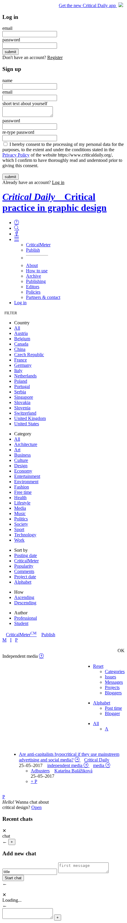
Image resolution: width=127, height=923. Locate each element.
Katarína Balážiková (73, 770)
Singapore (23, 397)
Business (22, 455)
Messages (114, 682)
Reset (98, 666)
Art (17, 449)
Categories (115, 671)
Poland (20, 381)
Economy (23, 470)
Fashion (21, 486)
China (19, 349)
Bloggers (113, 692)
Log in (58, 182)
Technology (25, 534)
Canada (21, 343)
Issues (110, 676)
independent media (64, 765)
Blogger (112, 713)
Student (21, 623)
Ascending (24, 597)
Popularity (23, 566)
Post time (113, 708)
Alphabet (22, 582)
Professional (25, 618)
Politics (21, 518)
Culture (21, 460)
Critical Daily (96, 759)
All (17, 328)
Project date (25, 576)
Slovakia (22, 402)
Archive (33, 276)
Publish (33, 250)
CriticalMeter (38, 244)
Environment (26, 481)
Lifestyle (22, 502)
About (32, 265)
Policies (33, 291)
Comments (24, 571)
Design (20, 465)
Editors (32, 286)
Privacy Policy (16, 154)
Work (19, 540)
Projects (112, 687)
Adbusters (40, 770)
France (20, 359)
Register (55, 57)
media (98, 765)
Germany (23, 365)
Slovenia (22, 407)
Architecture (25, 444)
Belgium (22, 338)
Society (21, 524)
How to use (37, 270)
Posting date (25, 555)
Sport (19, 529)
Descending (25, 602)
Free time (23, 492)
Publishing (36, 281)
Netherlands (25, 375)
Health (20, 497)
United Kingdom (30, 418)
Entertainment (27, 476)
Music (20, 513)
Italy (18, 370)
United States (26, 423)
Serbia (20, 391)
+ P (34, 781)
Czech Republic (29, 354)
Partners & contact (43, 297)
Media (20, 508)
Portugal (22, 386)
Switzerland (25, 413)
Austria (21, 333)
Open (36, 807)
